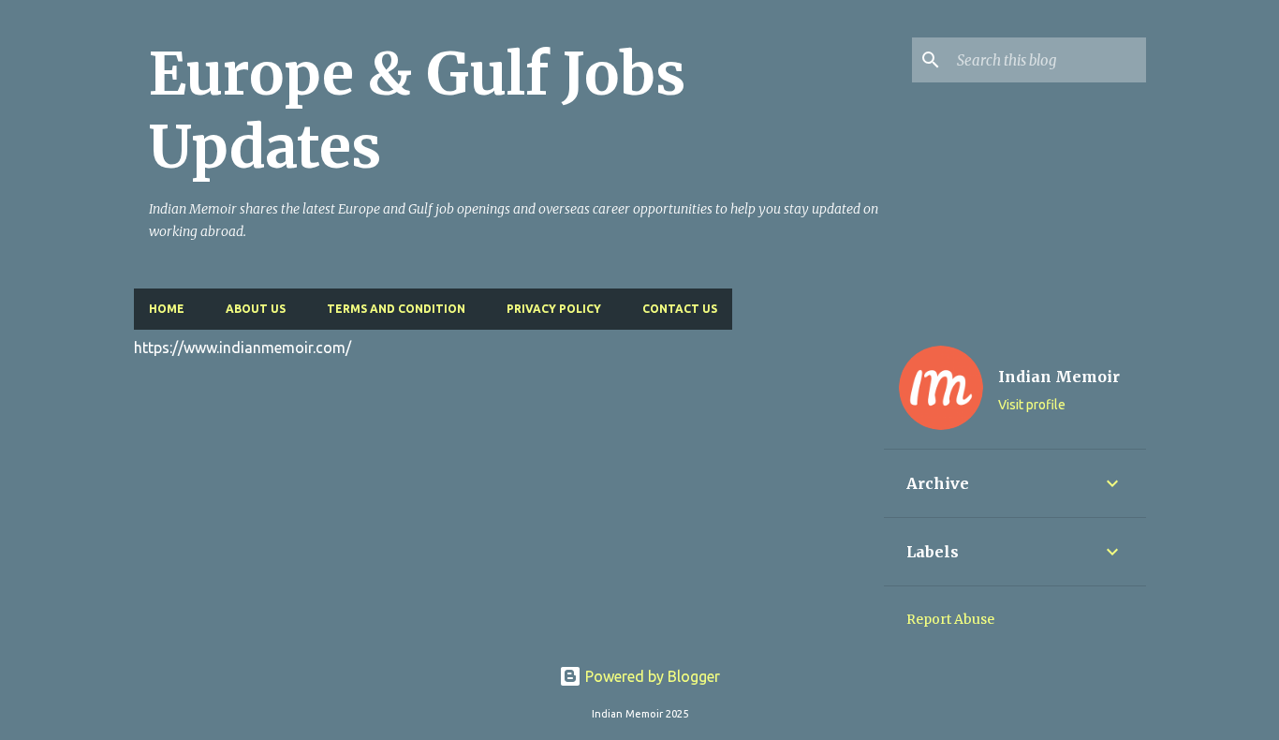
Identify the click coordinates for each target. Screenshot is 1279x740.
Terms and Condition (396, 309)
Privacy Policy (554, 309)
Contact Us (679, 309)
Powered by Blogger (650, 676)
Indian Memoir (1059, 376)
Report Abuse (950, 619)
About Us (256, 309)
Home (166, 309)
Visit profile (1032, 404)
